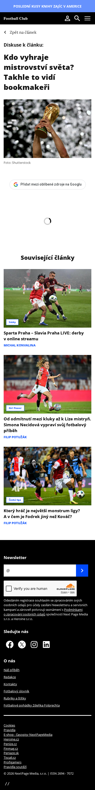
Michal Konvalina (20, 345)
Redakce (10, 677)
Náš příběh (11, 670)
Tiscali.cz (10, 757)
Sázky (12, 322)
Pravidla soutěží (15, 767)
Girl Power (15, 408)
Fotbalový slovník (16, 691)
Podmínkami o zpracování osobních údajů (43, 611)
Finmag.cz (11, 748)
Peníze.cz (10, 744)
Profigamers (12, 762)
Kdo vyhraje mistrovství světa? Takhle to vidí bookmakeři (39, 72)
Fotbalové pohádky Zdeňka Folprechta (32, 705)
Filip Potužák (15, 437)
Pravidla (9, 730)
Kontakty (10, 684)
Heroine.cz (11, 739)
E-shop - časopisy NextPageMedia (28, 734)
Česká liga (15, 499)
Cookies (9, 725)
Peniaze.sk (11, 753)
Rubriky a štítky (15, 698)
